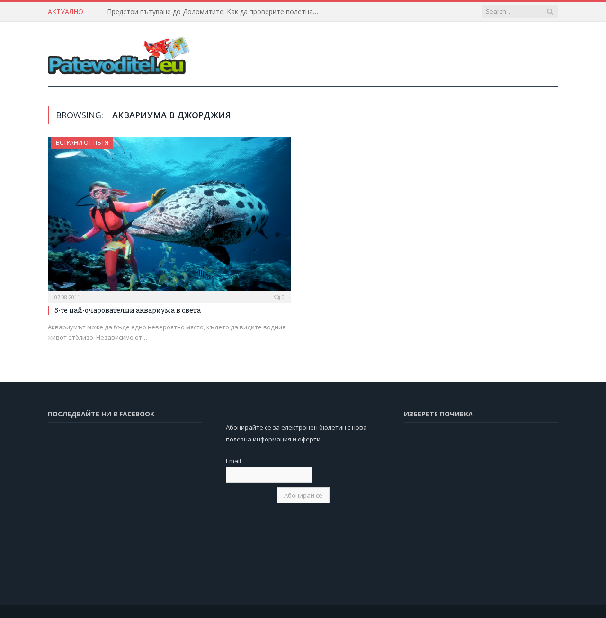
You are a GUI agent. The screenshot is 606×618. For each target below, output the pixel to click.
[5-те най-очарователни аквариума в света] (169, 217)
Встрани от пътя (82, 143)
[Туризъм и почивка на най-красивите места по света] (119, 54)
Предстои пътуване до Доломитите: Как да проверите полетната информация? (216, 12)
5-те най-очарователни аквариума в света (127, 310)
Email (233, 461)
